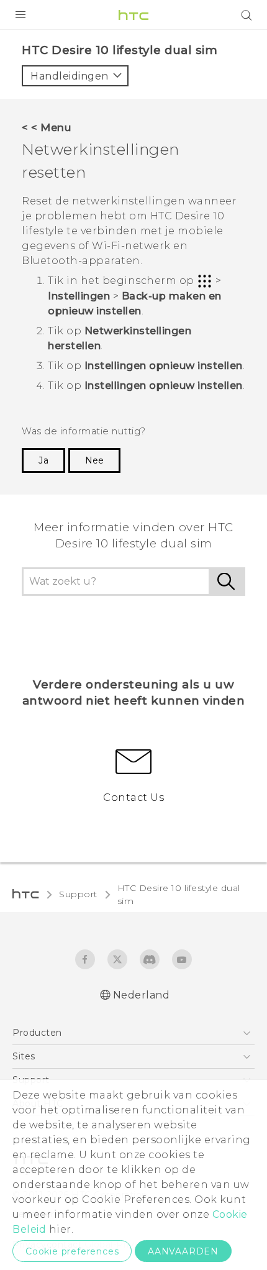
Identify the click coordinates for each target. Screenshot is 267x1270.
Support (78, 894)
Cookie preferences (72, 1251)
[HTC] (133, 14)
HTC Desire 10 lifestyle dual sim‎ (178, 894)
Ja (43, 460)
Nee (94, 460)
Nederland (141, 995)
